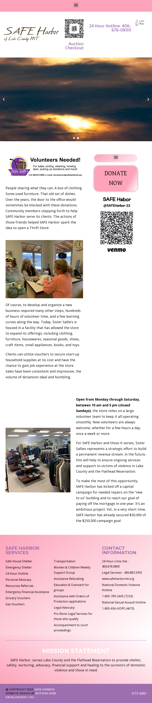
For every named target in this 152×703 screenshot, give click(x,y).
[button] (76, 5)
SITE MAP (139, 693)
